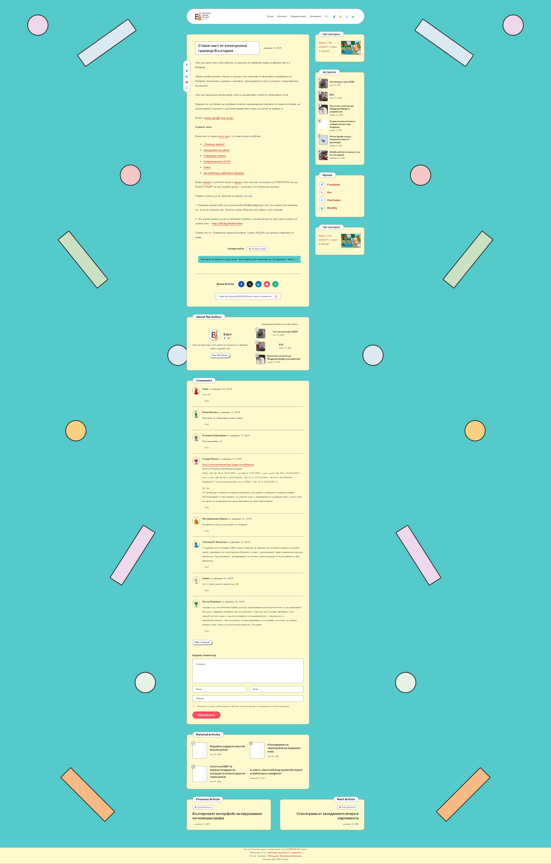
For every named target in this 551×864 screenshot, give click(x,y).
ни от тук (223, 136)
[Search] (326, 16)
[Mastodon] (346, 16)
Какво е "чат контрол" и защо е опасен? (328, 47)
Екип (227, 334)
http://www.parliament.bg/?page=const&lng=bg (228, 464)
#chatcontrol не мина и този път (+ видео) (345, 153)
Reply (207, 401)
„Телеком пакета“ (214, 144)
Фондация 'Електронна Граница (284, 856)
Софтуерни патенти (215, 155)
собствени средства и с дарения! (284, 852)
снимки (207, 182)
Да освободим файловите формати (224, 173)
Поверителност (298, 16)
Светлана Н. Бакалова (214, 542)
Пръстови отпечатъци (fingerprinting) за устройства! (283, 357)
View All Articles (220, 355)
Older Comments (202, 642)
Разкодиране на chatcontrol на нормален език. (284, 748)
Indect (207, 167)
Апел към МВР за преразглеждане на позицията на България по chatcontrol (227, 772)
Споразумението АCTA (217, 161)
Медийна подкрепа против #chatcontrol (227, 748)
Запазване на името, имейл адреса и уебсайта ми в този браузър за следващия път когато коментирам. (243, 706)
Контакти (282, 16)
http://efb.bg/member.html (227, 223)
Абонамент (315, 16)
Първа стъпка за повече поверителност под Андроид (343, 124)
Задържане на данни (216, 150)
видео (238, 182)
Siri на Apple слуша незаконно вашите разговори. (340, 139)
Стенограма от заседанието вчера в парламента (328, 815)
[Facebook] (334, 16)
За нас (270, 16)
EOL (281, 344)
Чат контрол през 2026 (285, 331)
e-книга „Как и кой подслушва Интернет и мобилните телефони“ (276, 771)
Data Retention (204, 807)
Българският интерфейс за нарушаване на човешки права (227, 815)
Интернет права (259, 249)
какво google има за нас (219, 117)
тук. (296, 259)
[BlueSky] (353, 16)
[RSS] (340, 16)
